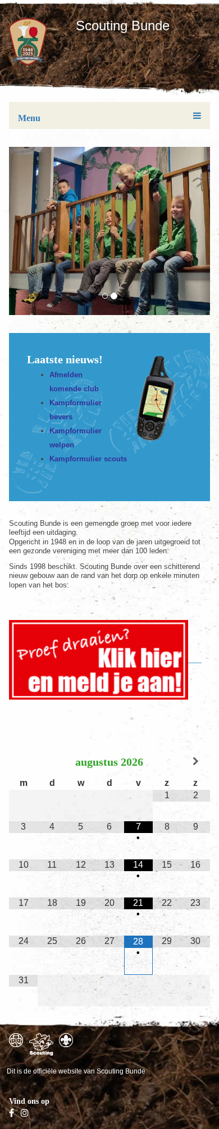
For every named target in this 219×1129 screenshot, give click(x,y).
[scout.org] (66, 1040)
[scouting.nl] (41, 1044)
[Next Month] (195, 762)
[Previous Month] (23, 762)
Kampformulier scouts (88, 459)
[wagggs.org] (16, 1040)
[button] (14, 231)
